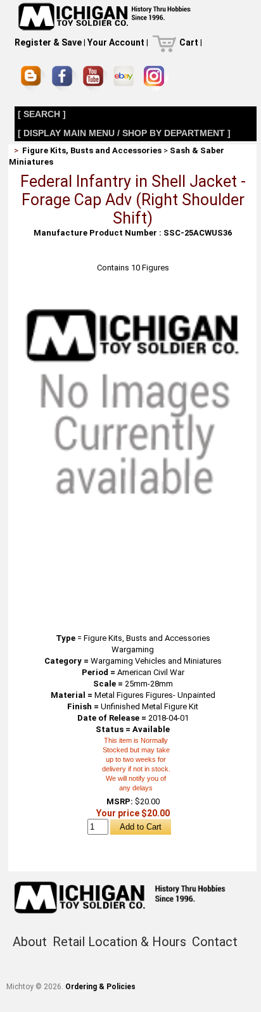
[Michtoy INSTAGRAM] (156, 78)
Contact (215, 941)
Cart (188, 42)
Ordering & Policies (100, 986)
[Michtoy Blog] (33, 78)
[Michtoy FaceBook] (64, 78)
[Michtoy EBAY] (125, 78)
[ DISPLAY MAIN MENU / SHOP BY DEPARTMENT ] (124, 133)
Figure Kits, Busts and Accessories (92, 150)
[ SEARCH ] (42, 114)
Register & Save (48, 42)
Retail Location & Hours (119, 941)
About (30, 941)
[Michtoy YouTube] (95, 78)
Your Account (115, 42)
